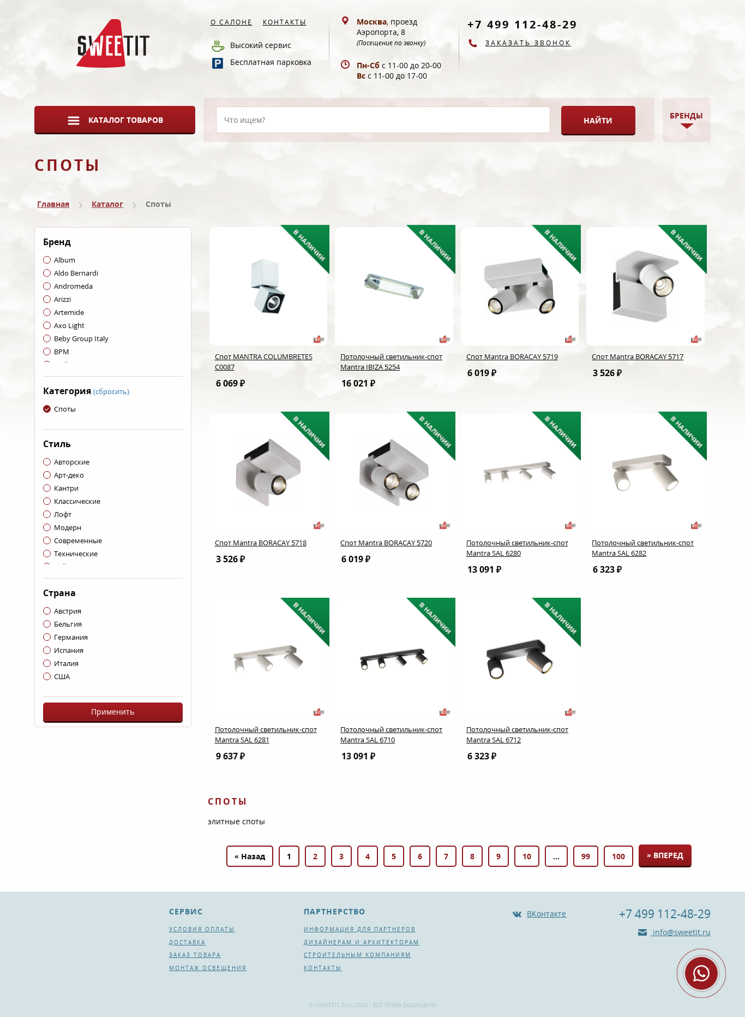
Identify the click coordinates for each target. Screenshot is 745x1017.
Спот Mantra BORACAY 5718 (261, 543)
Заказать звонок (528, 42)
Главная (53, 204)
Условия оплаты (202, 929)
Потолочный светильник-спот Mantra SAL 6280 (517, 548)
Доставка (187, 942)
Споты (65, 409)
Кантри (66, 488)
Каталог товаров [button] (125, 120)
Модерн (67, 527)
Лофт (62, 514)
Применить (112, 711)
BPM (61, 351)
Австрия (67, 611)
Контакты (285, 22)
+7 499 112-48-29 (522, 24)
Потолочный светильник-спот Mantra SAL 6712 (517, 734)
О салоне (232, 22)
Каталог (107, 204)
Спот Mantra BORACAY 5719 (512, 356)
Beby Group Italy (81, 338)
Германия (71, 637)
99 (585, 856)
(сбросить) (111, 391)
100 (618, 856)
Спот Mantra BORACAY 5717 (637, 356)
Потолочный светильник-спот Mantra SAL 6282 (643, 548)
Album (64, 260)
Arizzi (62, 299)
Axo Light (69, 325)
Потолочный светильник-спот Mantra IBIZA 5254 (391, 362)
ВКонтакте (546, 913)
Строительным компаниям (357, 955)
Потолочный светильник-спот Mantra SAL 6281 (266, 734)
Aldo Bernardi (76, 273)
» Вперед (665, 855)
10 (526, 856)
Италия (66, 663)
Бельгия (68, 624)
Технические (76, 553)
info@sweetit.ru (681, 932)
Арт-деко (69, 475)
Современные (78, 540)
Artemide (69, 312)
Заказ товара (195, 955)
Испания (68, 650)
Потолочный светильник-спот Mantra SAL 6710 (391, 734)
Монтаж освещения (208, 968)
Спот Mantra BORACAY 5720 (386, 543)
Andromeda (73, 286)
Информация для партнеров (360, 929)
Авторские (71, 462)
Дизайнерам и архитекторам (361, 942)
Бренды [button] (686, 115)
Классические (77, 501)
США (62, 676)
